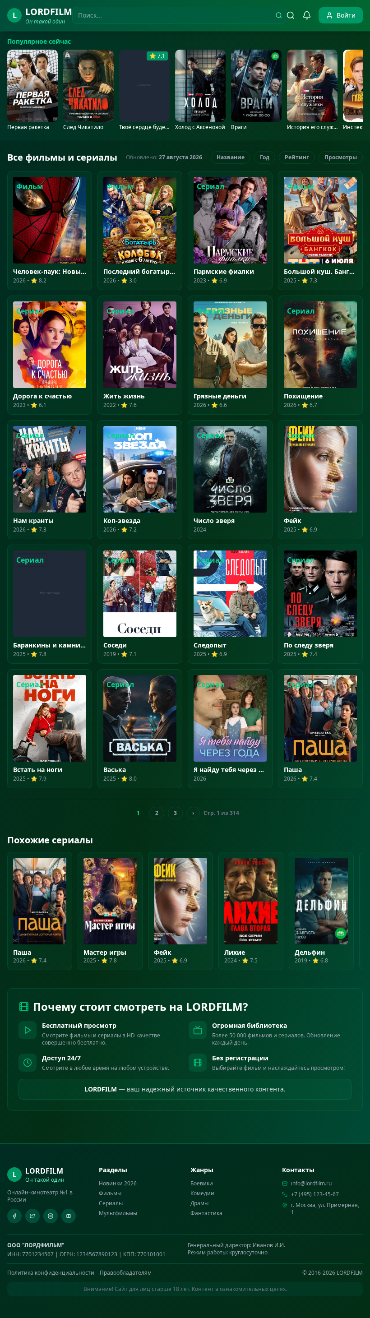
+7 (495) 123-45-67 (315, 1194)
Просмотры (340, 157)
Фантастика (206, 1213)
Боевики (201, 1183)
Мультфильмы (118, 1213)
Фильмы (110, 1193)
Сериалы (111, 1203)
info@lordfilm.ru (311, 1183)
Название (231, 157)
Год (264, 157)
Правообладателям (126, 1272)
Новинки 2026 (118, 1183)
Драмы (199, 1203)
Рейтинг (297, 157)
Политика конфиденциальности (50, 1272)
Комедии (202, 1193)
